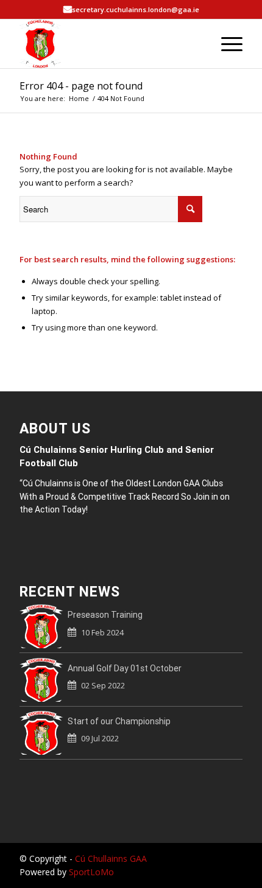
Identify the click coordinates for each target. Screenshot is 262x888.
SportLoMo (91, 872)
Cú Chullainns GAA (111, 858)
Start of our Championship (119, 721)
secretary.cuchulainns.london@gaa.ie (135, 9)
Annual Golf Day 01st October (125, 668)
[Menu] (226, 43)
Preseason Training (105, 615)
